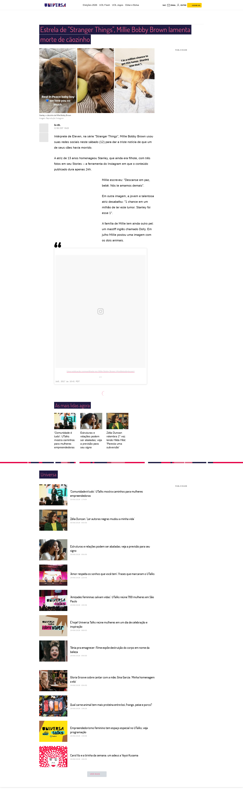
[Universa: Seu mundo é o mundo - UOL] (55, 5)
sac (164, 5)
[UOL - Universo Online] (68, 5)
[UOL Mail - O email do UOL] (171, 5)
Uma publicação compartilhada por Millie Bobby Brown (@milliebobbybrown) (101, 371)
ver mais (95, 774)
